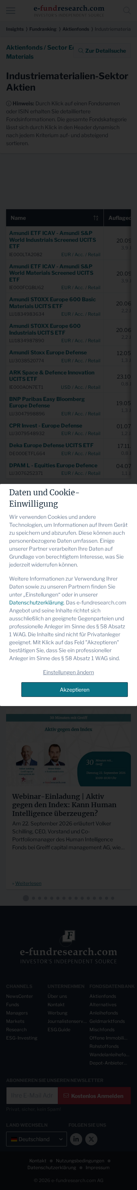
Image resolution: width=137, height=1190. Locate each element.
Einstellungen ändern (68, 672)
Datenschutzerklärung (36, 602)
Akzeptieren (74, 689)
